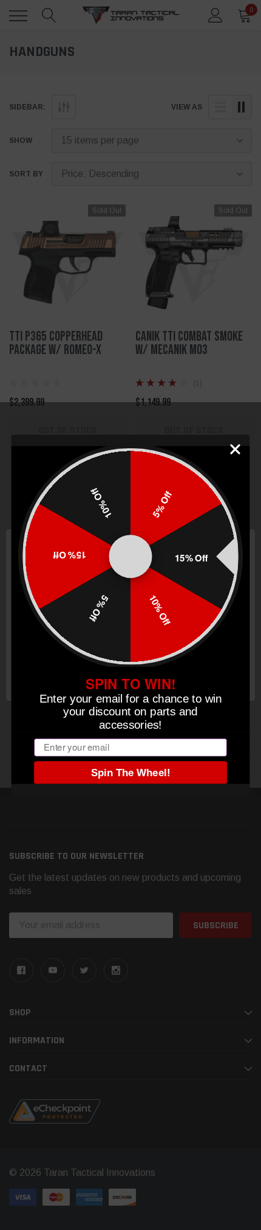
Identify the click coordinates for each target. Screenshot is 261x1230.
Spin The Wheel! (131, 772)
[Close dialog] (235, 449)
